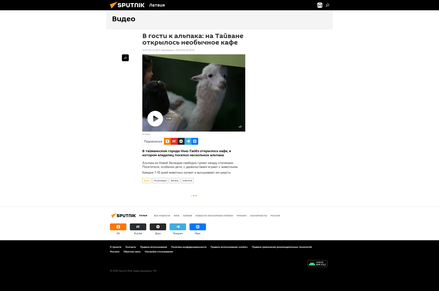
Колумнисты (258, 215)
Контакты (131, 246)
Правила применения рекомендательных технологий (282, 246)
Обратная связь (132, 251)
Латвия (187, 215)
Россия (275, 215)
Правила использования (153, 246)
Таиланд (174, 180)
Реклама (114, 251)
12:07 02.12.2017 (151, 50)
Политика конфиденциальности (188, 246)
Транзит (241, 215)
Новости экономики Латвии (214, 215)
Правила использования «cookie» (229, 246)
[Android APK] (317, 264)
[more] (125, 57)
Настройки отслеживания (159, 251)
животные (187, 180)
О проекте (115, 246)
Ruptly (147, 134)
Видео (147, 180)
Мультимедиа (160, 180)
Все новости (162, 215)
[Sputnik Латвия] (128, 9)
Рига (176, 215)
